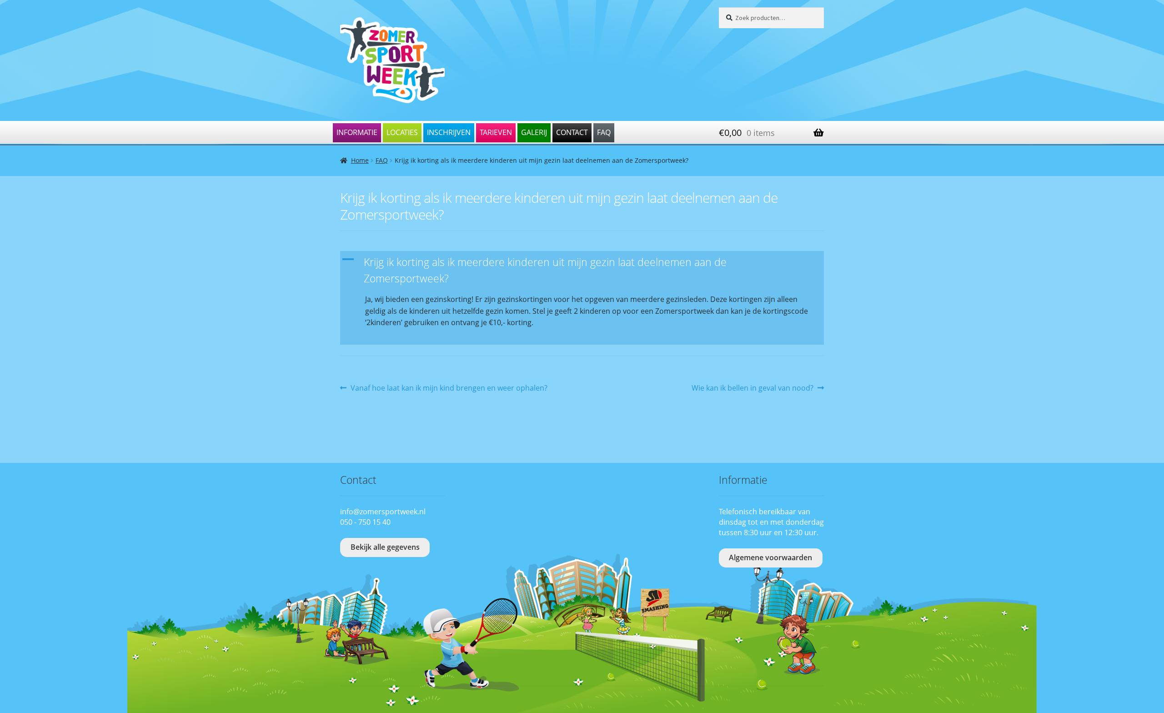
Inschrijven (449, 132)
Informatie (356, 132)
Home (360, 160)
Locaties (402, 132)
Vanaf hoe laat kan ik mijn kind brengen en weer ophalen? (448, 388)
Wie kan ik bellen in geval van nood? (752, 388)
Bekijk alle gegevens (385, 547)
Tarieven (496, 132)
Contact (572, 132)
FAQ (604, 132)
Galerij (534, 132)
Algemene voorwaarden (770, 557)
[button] (582, 271)
